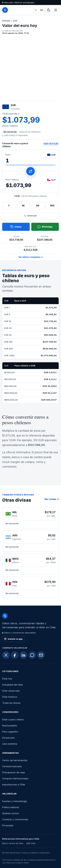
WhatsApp (47, 227)
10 (23, 205)
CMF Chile (31, 843)
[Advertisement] (30, 68)
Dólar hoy (7, 678)
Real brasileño (9, 725)
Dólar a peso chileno (13, 719)
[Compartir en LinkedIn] (23, 655)
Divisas (6, 21)
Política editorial (10, 807)
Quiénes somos (10, 813)
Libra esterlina (9, 743)
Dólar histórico (9, 696)
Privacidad (7, 825)
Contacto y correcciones (15, 819)
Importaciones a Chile (13, 784)
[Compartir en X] (6, 655)
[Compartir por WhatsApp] (32, 655)
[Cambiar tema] (49, 10)
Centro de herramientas (14, 760)
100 (52, 205)
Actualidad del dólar (12, 684)
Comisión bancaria (12, 766)
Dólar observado (11, 690)
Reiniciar (32, 216)
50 (37, 205)
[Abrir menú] (56, 10)
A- (36, 10)
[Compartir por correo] (41, 655)
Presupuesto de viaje (13, 772)
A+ (41, 10)
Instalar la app (15, 639)
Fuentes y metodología (14, 801)
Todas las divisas (11, 703)
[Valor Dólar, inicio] (5, 10)
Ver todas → (51, 499)
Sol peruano (8, 737)
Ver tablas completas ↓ (30, 257)
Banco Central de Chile (12, 843)
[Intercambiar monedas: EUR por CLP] (30, 171)
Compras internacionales (15, 778)
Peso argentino (10, 731)
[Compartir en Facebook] (14, 655)
